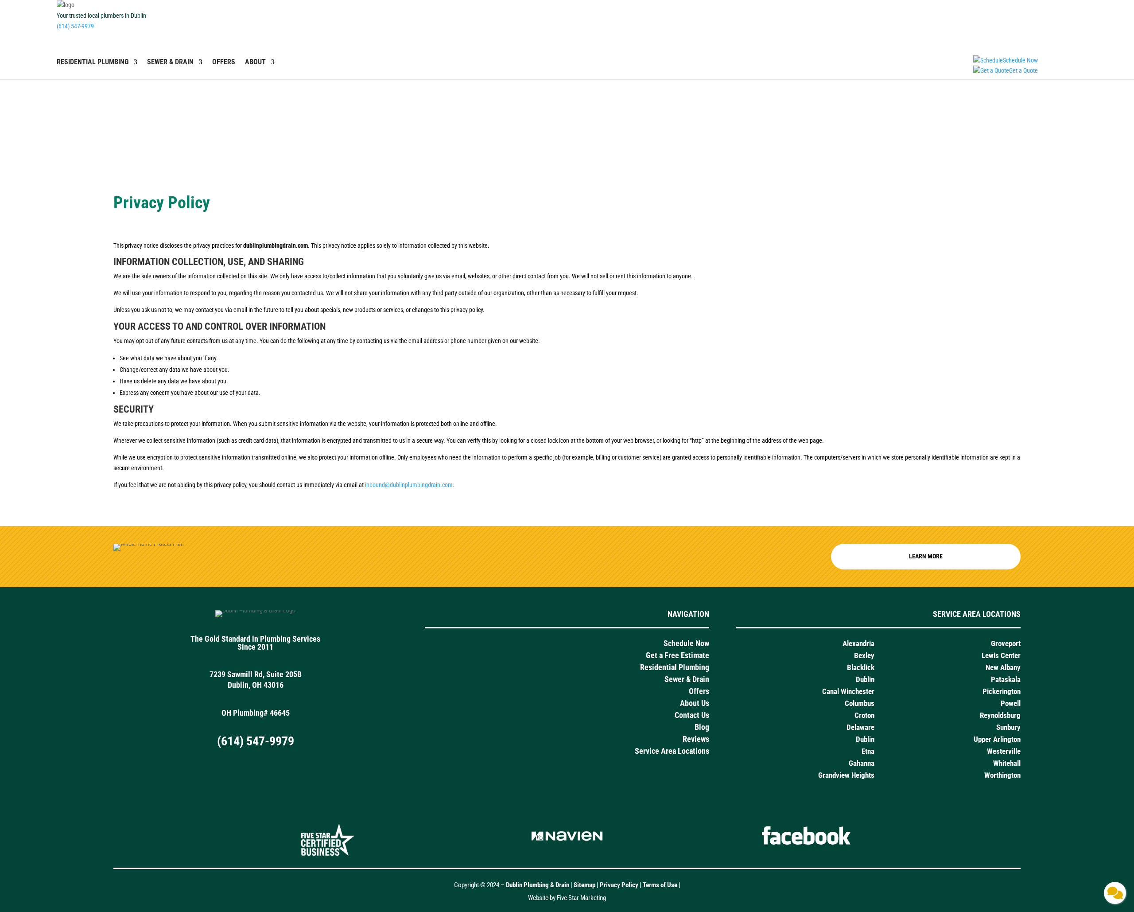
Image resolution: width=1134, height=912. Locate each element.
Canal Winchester (848, 691)
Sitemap (584, 885)
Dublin (865, 679)
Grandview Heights (846, 775)
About (255, 62)
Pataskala (1006, 679)
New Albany (1003, 667)
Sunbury (1008, 727)
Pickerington (1002, 691)
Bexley (864, 655)
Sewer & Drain (170, 62)
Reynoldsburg (1000, 715)
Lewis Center (1001, 655)
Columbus (859, 703)
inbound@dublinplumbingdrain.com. (409, 484)
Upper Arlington (997, 739)
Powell (1011, 703)
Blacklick (860, 667)
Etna (868, 751)
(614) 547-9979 (75, 26)
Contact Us (692, 715)
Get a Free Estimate (677, 655)
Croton (864, 715)
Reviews (696, 739)
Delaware (860, 727)
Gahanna (861, 763)
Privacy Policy (619, 885)
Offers (223, 62)
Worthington (1002, 775)
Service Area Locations (672, 751)
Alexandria (858, 643)
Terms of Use (661, 885)
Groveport (1006, 643)
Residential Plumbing (92, 62)
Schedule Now (686, 643)
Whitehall (1007, 763)
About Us (694, 703)
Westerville (1004, 751)
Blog (702, 727)
